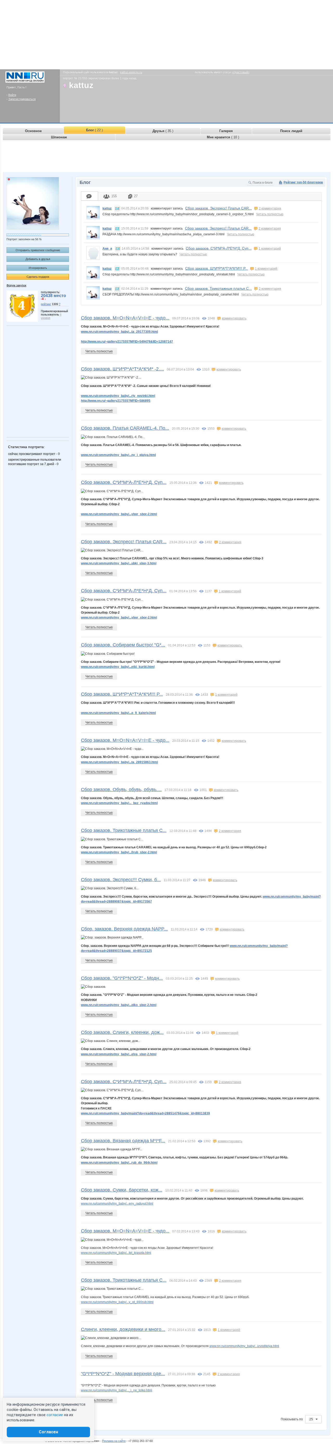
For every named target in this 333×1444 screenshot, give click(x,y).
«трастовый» (240, 72)
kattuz (107, 208)
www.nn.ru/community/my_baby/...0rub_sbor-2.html (119, 852)
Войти (12, 94)
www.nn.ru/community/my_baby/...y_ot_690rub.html (117, 1302)
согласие (55, 1414)
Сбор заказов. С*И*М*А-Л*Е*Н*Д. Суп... (219, 248)
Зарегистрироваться (22, 99)
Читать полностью (269, 214)
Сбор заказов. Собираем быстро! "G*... (123, 644)
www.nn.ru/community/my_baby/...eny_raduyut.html (117, 1203)
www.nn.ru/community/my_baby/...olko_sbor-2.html (118, 1005)
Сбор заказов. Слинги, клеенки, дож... (122, 1032)
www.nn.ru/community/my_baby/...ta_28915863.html (119, 762)
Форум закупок (16, 285)
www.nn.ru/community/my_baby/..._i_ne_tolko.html (116, 1390)
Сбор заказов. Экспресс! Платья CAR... (218, 208)
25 (311, 1419)
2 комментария (270, 208)
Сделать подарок (38, 276)
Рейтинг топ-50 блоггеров (303, 182)
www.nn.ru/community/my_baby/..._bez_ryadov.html (119, 803)
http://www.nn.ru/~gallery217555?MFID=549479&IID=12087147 (127, 341)
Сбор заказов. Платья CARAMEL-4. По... (125, 428)
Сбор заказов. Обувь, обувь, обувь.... (121, 789)
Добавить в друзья (37, 259)
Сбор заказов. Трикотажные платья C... (218, 288)
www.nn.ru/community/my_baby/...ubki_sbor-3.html (118, 563)
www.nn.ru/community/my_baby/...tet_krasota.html (116, 1253)
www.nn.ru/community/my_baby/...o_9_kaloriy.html (118, 713)
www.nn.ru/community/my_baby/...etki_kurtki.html (118, 667)
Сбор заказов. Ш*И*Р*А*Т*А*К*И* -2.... (122, 369)
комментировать (234, 318)
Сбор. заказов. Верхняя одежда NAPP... (124, 928)
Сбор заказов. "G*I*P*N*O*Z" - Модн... (122, 978)
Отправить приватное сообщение (38, 250)
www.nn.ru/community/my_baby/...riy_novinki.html (118, 396)
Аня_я (107, 248)
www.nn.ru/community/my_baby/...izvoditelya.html (244, 1346)
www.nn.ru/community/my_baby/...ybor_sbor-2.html (119, 514)
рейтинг (46, 304)
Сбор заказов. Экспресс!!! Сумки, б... (121, 879)
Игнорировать (38, 267)
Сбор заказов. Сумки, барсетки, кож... (121, 1190)
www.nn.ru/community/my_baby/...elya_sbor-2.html (118, 1054)
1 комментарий (270, 248)
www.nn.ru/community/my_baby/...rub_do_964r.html (119, 1162)
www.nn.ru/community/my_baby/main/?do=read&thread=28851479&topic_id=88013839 (145, 1113)
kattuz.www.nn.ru (131, 72)
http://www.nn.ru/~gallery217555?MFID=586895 (115, 401)
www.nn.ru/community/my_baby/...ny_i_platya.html (118, 455)
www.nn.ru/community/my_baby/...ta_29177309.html (119, 332)
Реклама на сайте (114, 1440)
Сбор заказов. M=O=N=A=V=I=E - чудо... (125, 317)
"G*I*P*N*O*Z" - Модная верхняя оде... (123, 1373)
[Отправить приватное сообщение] (117, 208)
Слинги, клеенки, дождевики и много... (123, 1329)
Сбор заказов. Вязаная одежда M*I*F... (123, 1140)
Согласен (48, 1431)
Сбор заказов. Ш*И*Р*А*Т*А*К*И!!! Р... (216, 268)
